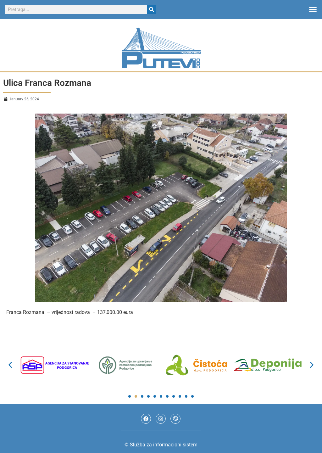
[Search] (151, 9)
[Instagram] (161, 419)
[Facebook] (146, 419)
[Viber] (175, 419)
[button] (313, 9)
